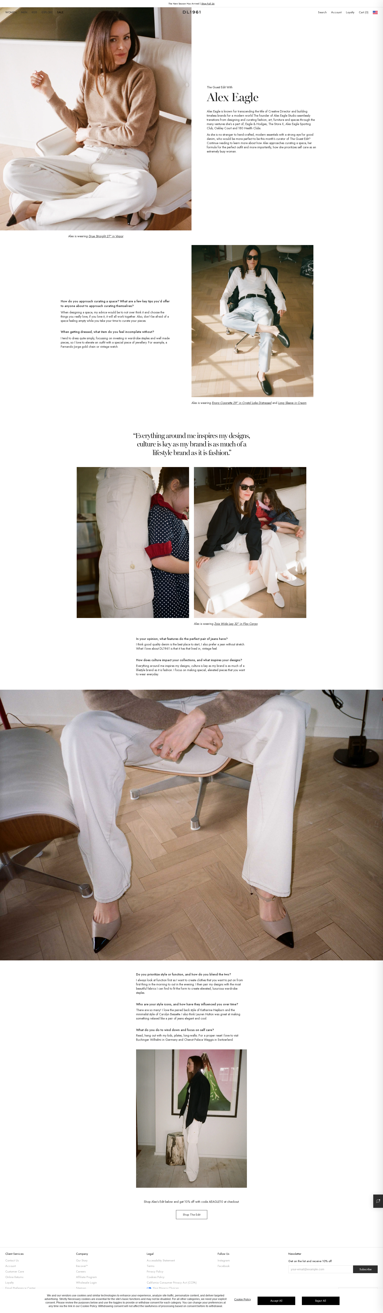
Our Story (82, 1260)
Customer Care (14, 1271)
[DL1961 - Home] (191, 12)
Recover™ (82, 1266)
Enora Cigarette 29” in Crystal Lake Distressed (242, 403)
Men (24, 12)
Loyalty (350, 12)
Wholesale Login (86, 1282)
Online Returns (14, 1277)
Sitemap (81, 1288)
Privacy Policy (155, 1271)
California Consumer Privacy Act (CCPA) (172, 1282)
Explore (47, 12)
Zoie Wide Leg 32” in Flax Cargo (236, 624)
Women (11, 12)
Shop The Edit (191, 1215)
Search (322, 12)
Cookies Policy (155, 1277)
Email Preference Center (20, 1288)
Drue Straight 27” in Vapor (106, 236)
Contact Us (12, 1260)
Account (336, 12)
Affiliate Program (86, 1277)
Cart (363, 12)
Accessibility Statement (161, 1260)
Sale (60, 12)
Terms (150, 1266)
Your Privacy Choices (166, 1288)
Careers (81, 1271)
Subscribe (365, 1269)
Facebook (224, 1266)
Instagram (224, 1260)
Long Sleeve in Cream (292, 403)
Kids (34, 12)
